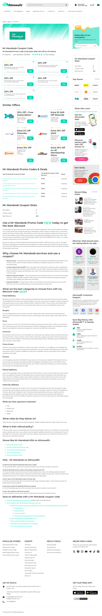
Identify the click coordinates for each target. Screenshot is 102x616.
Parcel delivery (19, 510)
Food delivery (19, 508)
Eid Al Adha (28, 570)
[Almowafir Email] (4, 597)
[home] (13, 4)
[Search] (66, 5)
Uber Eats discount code (14, 444)
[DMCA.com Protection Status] (86, 598)
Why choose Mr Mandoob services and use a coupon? (24, 503)
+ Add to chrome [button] (79, 180)
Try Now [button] (81, 159)
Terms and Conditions (75, 11)
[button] (77, 85)
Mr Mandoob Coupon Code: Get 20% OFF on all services (20, 193)
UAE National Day (30, 563)
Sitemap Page (51, 544)
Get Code (30, 71)
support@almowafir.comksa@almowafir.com (15, 597)
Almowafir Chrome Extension (34, 573)
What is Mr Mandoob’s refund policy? (22, 521)
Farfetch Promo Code (9, 550)
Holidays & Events (30, 547)
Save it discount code (13, 452)
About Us (61, 11)
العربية (92, 5)
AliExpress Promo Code (10, 544)
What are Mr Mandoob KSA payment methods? (30, 516)
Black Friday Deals (31, 550)
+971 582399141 (11, 601)
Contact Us (51, 11)
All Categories (18, 11)
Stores (9, 21)
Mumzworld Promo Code (11, 555)
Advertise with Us (38, 11)
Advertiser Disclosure (54, 550)
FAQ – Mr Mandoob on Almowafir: (21, 526)
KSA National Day (30, 565)
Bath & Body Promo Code (11, 552)
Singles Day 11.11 (30, 557)
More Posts (94, 191)
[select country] (98, 5)
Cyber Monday (29, 560)
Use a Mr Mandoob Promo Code (17, 500)
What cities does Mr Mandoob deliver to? (24, 518)
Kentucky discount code (14, 455)
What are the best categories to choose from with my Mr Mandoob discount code (37, 505)
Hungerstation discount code (16, 449)
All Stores (7, 11)
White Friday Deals (31, 555)
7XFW (48, 222)
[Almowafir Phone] (4, 602)
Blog (27, 11)
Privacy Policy (51, 547)
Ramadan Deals (30, 568)
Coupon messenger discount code (18, 447)
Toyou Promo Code (9, 547)
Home (4, 21)
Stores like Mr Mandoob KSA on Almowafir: (24, 523)
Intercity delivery (20, 513)
